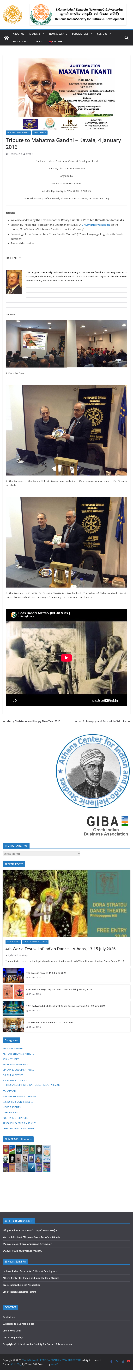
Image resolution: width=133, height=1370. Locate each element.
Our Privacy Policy (13, 1337)
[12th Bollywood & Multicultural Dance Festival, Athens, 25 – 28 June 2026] (13, 1008)
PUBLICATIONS (80, 33)
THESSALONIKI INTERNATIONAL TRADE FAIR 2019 (33, 1084)
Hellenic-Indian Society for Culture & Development (45, 1344)
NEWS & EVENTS (58, 33)
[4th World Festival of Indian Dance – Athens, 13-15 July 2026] (66, 903)
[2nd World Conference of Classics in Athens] (13, 1025)
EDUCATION (19, 41)
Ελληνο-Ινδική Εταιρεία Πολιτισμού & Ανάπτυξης (30, 1230)
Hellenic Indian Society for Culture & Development (30, 1271)
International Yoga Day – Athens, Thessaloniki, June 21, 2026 (59, 989)
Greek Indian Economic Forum (19, 1291)
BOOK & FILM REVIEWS (15, 1064)
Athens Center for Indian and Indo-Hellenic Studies (31, 1277)
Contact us (9, 1317)
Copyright (8, 1344)
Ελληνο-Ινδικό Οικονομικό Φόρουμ (22, 1250)
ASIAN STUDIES (11, 1059)
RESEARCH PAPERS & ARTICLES (19, 1123)
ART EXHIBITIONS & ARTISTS (18, 1053)
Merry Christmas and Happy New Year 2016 (33, 721)
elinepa (29, 153)
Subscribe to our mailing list (18, 1323)
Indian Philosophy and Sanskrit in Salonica (100, 721)
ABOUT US (18, 33)
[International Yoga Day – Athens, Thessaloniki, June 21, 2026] (13, 992)
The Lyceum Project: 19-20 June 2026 (46, 972)
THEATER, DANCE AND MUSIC (35, 942)
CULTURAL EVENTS (13, 1075)
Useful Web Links (12, 1330)
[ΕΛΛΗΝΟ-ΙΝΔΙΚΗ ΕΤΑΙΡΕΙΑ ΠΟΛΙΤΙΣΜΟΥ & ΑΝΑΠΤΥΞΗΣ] (6, 38)
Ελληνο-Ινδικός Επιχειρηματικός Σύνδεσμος (27, 1243)
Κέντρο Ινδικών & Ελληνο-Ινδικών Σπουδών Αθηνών (31, 1237)
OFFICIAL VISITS (11, 1112)
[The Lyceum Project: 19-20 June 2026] (13, 975)
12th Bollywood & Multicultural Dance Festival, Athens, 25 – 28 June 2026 (65, 1006)
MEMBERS (34, 33)
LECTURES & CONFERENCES (18, 132)
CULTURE (102, 33)
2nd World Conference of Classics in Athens (50, 1022)
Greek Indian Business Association (22, 1284)
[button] (42, 34)
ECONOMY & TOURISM (15, 1080)
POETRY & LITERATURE (15, 1117)
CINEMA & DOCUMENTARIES (18, 1069)
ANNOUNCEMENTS (13, 1048)
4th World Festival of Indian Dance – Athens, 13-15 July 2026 (61, 948)
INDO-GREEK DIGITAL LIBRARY (19, 1096)
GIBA (37, 41)
